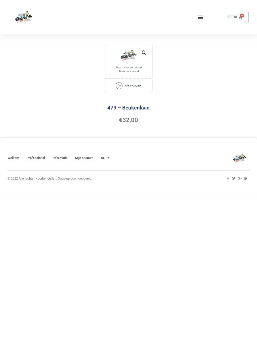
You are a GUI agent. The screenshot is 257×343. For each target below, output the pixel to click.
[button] (201, 17)
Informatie (60, 158)
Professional (36, 158)
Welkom (13, 158)
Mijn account (84, 158)
